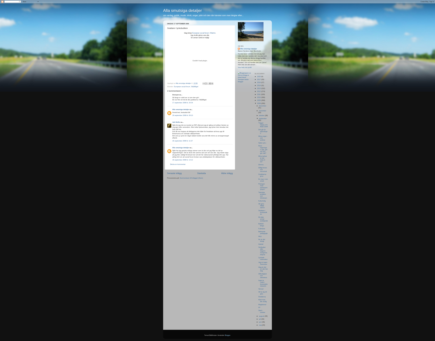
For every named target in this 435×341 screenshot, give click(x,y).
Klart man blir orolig (262, 300)
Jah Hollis (176, 122)
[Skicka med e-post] (204, 83)
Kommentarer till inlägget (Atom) (191, 178)
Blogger (227, 335)
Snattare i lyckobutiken (262, 212)
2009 (259, 100)
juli (260, 319)
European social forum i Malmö (203, 33)
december (262, 106)
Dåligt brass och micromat (262, 169)
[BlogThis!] (206, 83)
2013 (259, 88)
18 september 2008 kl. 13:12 (182, 160)
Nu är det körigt (261, 240)
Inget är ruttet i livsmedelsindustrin (263, 283)
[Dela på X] (208, 83)
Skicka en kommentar (178, 164)
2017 (259, 79)
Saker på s (262, 143)
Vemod (260, 289)
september (263, 118)
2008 (259, 103)
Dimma (260, 165)
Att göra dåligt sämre (261, 205)
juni (260, 322)
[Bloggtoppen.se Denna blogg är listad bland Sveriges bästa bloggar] (244, 81)
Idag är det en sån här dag (263, 269)
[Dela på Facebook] (210, 83)
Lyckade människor (263, 258)
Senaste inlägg (174, 173)
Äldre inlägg (227, 173)
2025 (259, 76)
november (262, 111)
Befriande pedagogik (263, 232)
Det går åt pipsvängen (262, 131)
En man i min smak (263, 180)
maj (260, 325)
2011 (259, 94)
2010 (259, 97)
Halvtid (260, 244)
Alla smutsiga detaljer (182, 10)
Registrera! (262, 304)
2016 (259, 82)
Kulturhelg (262, 201)
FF (259, 307)
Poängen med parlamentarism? (262, 186)
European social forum (182, 86)
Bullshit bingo (261, 224)
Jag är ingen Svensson (262, 263)
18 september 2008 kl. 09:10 (182, 115)
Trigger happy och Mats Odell (263, 124)
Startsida (201, 173)
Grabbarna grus (262, 175)
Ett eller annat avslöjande (263, 219)
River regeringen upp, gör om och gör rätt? (262, 149)
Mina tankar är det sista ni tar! (262, 159)
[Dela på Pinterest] (212, 83)
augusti (262, 316)
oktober (262, 115)
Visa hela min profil (244, 67)
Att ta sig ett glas (262, 293)
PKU (260, 236)
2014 (259, 85)
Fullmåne (261, 229)
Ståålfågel (194, 86)
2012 (259, 91)
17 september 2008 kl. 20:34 (182, 103)
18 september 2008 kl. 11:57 (182, 141)
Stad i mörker (261, 311)
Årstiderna (262, 297)
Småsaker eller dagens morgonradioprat (262, 250)
